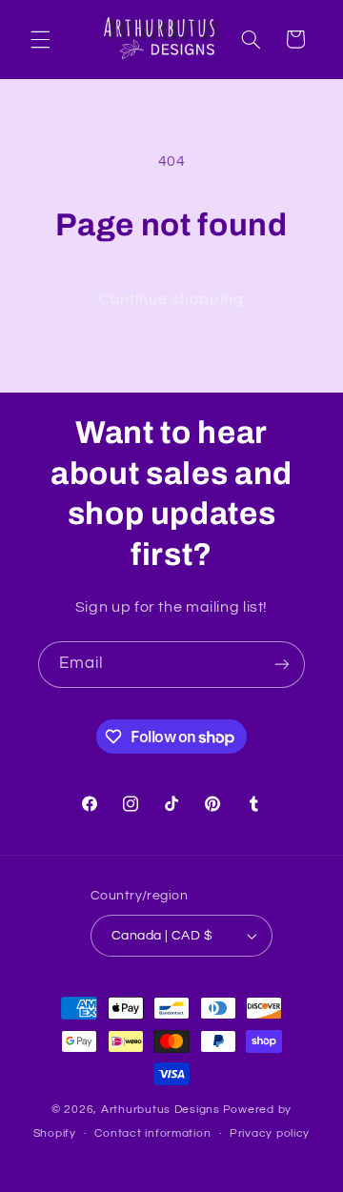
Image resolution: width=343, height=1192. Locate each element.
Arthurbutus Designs (160, 1109)
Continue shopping (172, 299)
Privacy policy (270, 1133)
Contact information (152, 1133)
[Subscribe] (282, 664)
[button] (40, 39)
